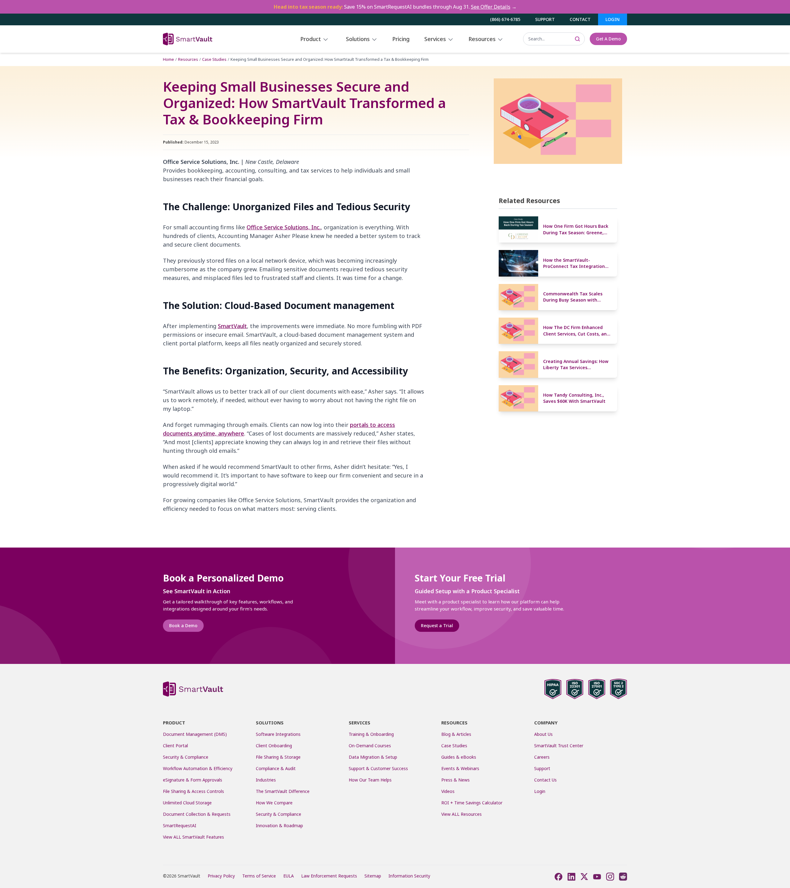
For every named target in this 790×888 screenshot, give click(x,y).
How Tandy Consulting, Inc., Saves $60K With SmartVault (574, 398)
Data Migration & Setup (373, 757)
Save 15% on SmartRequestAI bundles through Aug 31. (395, 6)
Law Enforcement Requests (329, 876)
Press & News (455, 780)
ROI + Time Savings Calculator (471, 803)
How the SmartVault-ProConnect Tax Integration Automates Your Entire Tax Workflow (574, 263)
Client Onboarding (274, 745)
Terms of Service (259, 876)
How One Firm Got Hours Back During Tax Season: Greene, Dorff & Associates (575, 229)
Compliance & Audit (276, 768)
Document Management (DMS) (195, 734)
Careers (542, 757)
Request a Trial (437, 625)
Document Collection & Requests (197, 814)
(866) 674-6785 (505, 19)
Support (545, 19)
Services (435, 39)
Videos (448, 791)
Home (168, 59)
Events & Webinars (460, 768)
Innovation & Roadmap (279, 825)
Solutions (358, 39)
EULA (288, 876)
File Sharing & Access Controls (193, 791)
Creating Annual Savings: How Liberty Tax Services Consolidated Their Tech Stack (576, 364)
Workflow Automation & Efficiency (197, 768)
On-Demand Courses (370, 745)
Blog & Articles (456, 734)
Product (311, 39)
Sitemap (372, 876)
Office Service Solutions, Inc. (284, 227)
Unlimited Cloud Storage (187, 803)
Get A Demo (608, 39)
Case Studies (214, 59)
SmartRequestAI (180, 825)
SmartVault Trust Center (558, 745)
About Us (543, 734)
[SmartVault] (208, 39)
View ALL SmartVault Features (193, 837)
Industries (266, 780)
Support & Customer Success (378, 768)
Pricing (401, 39)
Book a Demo (183, 625)
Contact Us (545, 780)
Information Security (409, 876)
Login (612, 19)
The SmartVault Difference (283, 791)
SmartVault (232, 326)
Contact (580, 19)
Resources (482, 39)
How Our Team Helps (370, 780)
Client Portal (175, 745)
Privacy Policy (221, 876)
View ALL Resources (461, 814)
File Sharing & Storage (278, 757)
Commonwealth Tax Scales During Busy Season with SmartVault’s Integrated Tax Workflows (575, 297)
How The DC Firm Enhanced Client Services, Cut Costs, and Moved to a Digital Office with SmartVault (576, 330)
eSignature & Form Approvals (192, 780)
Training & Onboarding (371, 734)
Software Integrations (278, 734)
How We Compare (274, 803)
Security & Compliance (185, 757)
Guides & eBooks (458, 757)
